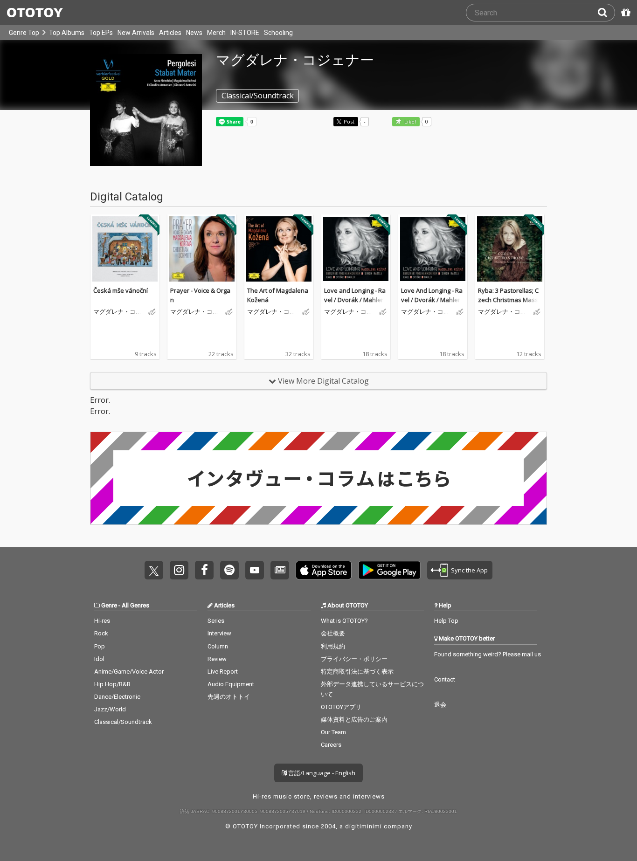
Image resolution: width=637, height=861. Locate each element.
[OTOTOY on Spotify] (229, 570)
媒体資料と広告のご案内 (354, 719)
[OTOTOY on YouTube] (254, 570)
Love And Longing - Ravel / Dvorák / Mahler (432, 295)
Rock (101, 633)
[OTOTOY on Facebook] (204, 570)
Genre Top (24, 32)
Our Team (333, 732)
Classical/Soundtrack (123, 721)
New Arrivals (136, 32)
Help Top (446, 620)
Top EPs (101, 32)
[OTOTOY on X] (154, 570)
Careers (331, 744)
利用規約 (333, 646)
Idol (99, 658)
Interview (219, 633)
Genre (109, 605)
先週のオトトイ (229, 696)
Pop (99, 646)
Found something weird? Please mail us (487, 654)
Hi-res (102, 620)
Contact (444, 679)
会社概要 (333, 633)
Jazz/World (110, 709)
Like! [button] (409, 122)
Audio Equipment (231, 684)
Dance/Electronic (117, 696)
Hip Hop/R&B (112, 684)
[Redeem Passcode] (624, 12)
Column (218, 646)
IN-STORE (244, 32)
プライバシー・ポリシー (354, 658)
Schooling (278, 32)
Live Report (223, 671)
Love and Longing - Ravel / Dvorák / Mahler (355, 295)
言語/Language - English (321, 773)
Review (217, 658)
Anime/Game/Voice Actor (129, 671)
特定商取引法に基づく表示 (357, 671)
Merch (216, 32)
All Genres (135, 605)
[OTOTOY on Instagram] (179, 570)
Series (216, 620)
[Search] (606, 12)
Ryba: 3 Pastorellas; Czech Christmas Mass (508, 295)
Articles (170, 32)
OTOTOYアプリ (341, 706)
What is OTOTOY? (344, 620)
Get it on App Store (324, 570)
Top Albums (66, 32)
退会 (440, 704)
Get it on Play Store (389, 570)
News (194, 32)
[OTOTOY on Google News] (279, 570)
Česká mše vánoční (120, 290)
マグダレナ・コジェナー (117, 312)
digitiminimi (363, 826)
